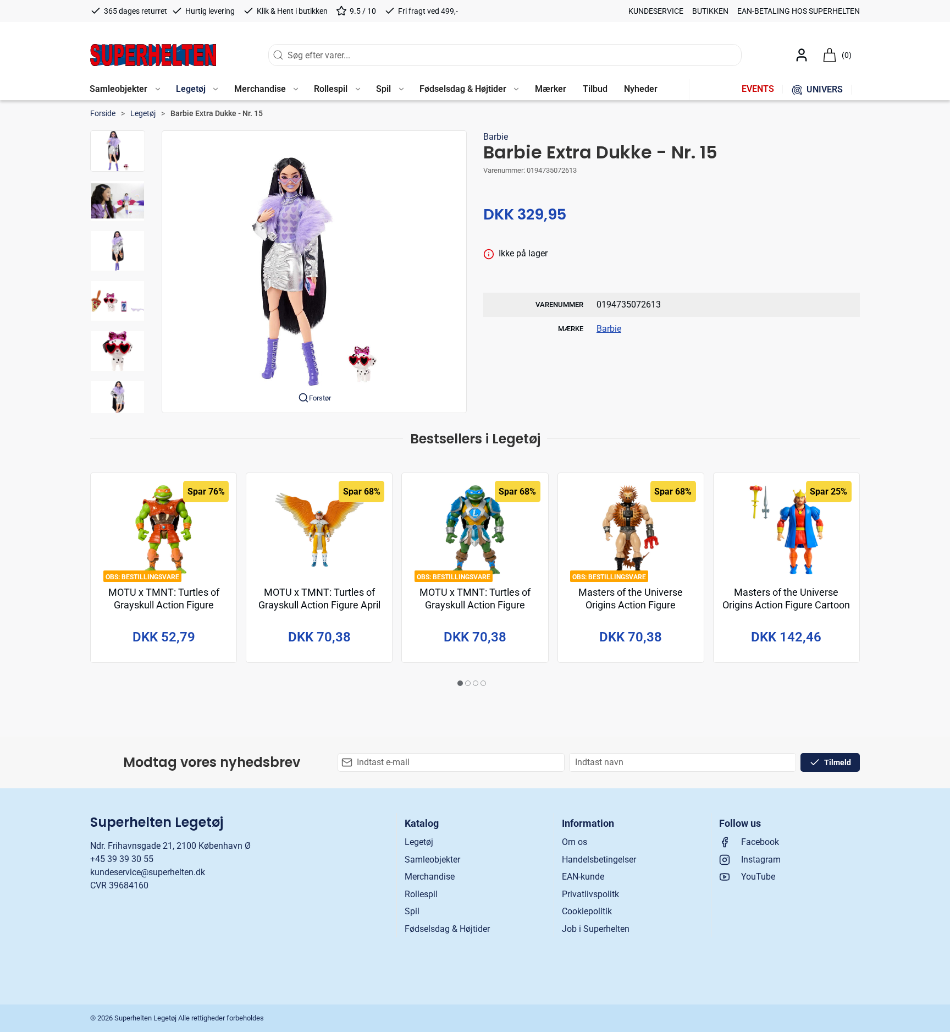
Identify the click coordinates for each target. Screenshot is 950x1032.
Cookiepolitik (587, 911)
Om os (574, 842)
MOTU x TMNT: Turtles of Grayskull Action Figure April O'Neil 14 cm (319, 605)
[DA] (153, 55)
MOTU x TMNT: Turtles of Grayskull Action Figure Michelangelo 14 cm (163, 605)
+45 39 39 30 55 (121, 859)
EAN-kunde (583, 876)
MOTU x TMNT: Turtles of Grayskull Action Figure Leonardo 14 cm (475, 605)
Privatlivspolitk (590, 894)
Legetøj (143, 113)
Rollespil (421, 894)
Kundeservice (655, 11)
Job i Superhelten (595, 929)
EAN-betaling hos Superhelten (798, 11)
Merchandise (430, 876)
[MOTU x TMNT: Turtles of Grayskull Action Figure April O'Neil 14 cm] (319, 529)
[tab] (460, 683)
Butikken (710, 11)
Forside (102, 113)
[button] (124, 89)
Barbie (495, 136)
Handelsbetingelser (599, 859)
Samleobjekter (432, 859)
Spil (412, 911)
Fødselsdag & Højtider (447, 929)
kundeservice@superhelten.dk (147, 872)
